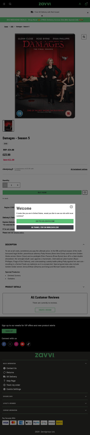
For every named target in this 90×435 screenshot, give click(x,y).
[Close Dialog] (71, 206)
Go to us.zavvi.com (45, 221)
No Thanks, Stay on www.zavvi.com (45, 227)
